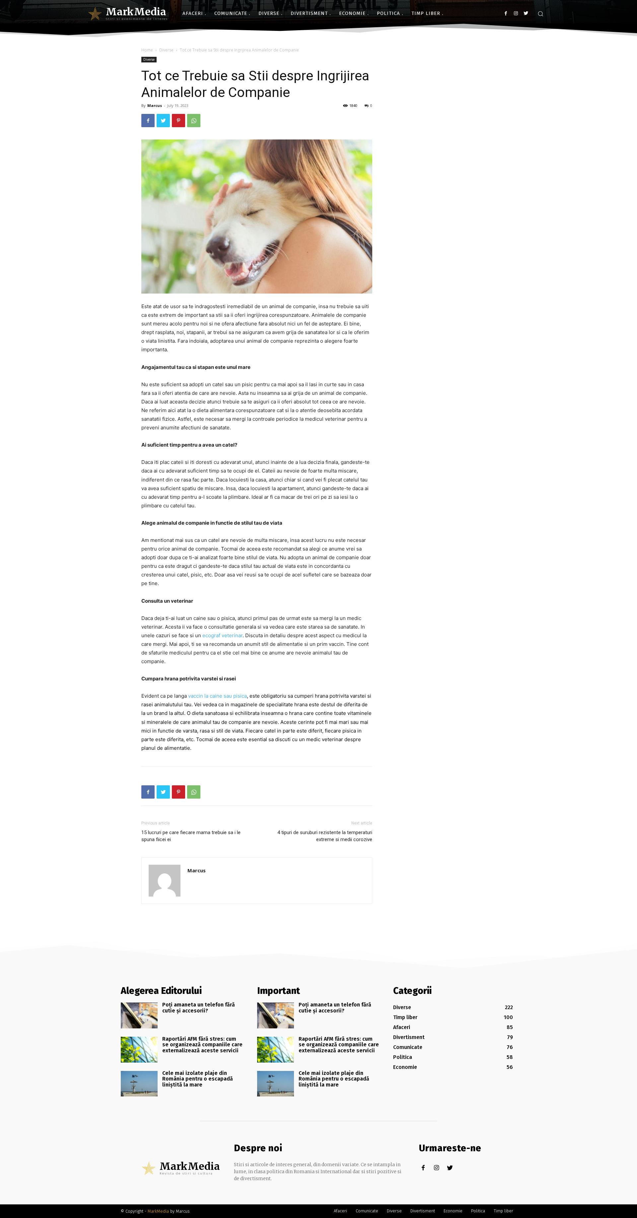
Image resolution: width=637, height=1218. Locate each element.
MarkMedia (158, 1211)
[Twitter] (525, 13)
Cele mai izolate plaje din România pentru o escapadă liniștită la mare (197, 1079)
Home (147, 50)
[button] (540, 14)
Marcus (154, 105)
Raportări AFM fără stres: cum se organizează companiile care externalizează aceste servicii (202, 1045)
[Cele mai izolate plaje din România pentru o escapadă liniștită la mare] (139, 1084)
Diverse (166, 50)
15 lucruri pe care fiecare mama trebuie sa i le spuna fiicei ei (191, 835)
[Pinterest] (178, 120)
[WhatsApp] (193, 120)
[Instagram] (516, 13)
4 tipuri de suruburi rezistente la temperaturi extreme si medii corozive (324, 835)
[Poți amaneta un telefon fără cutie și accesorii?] (139, 1015)
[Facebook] (506, 13)
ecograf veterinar (222, 635)
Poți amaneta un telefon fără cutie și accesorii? (198, 1007)
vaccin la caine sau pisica (217, 696)
